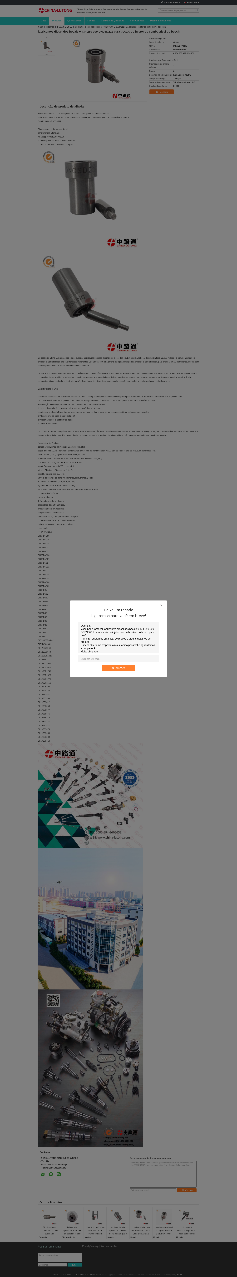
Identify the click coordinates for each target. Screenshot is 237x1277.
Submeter (118, 668)
